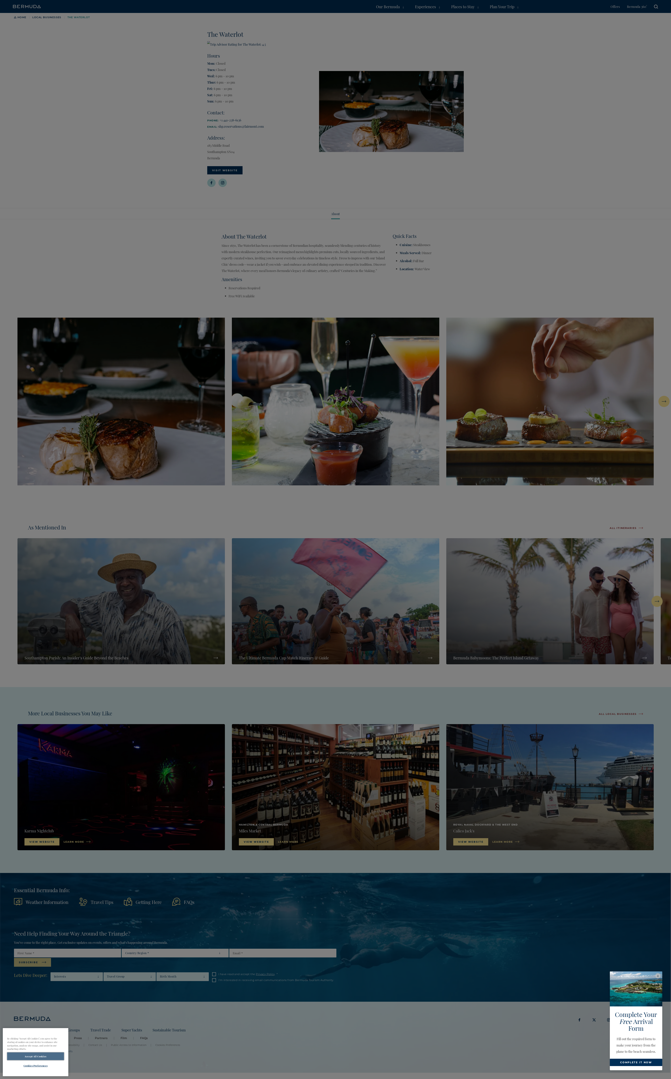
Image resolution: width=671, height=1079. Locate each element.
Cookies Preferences (36, 1065)
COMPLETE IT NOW (636, 1062)
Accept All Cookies (35, 1056)
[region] (35, 1052)
